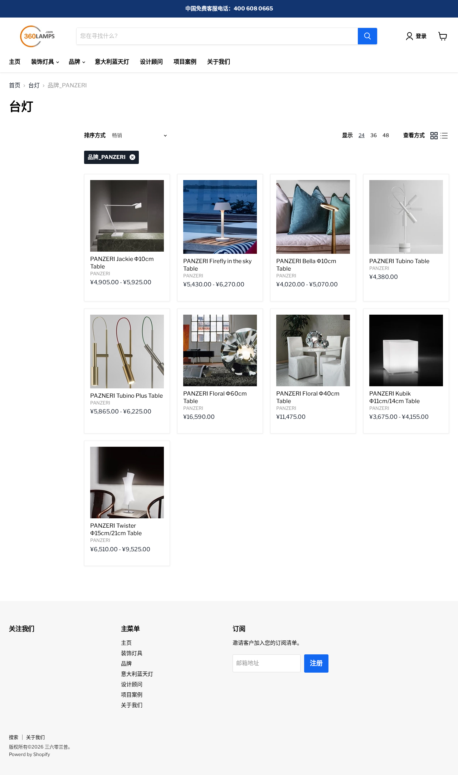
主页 (14, 61)
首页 (14, 85)
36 (373, 135)
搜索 (13, 737)
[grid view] (434, 136)
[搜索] (367, 36)
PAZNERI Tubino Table (399, 261)
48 (386, 135)
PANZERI (100, 273)
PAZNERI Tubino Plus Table (126, 395)
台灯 (34, 85)
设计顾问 (151, 61)
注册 (316, 663)
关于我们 (218, 61)
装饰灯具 (43, 61)
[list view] (444, 136)
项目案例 (185, 61)
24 (362, 135)
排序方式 (95, 135)
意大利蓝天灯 (112, 61)
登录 (421, 36)
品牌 (75, 61)
